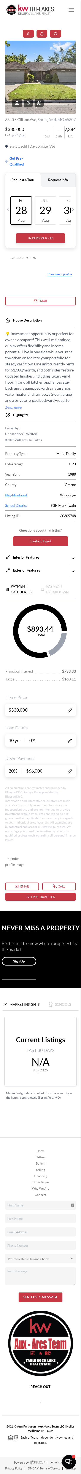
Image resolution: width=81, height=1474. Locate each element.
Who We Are (40, 1188)
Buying (40, 1163)
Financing (40, 1176)
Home (40, 1151)
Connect (40, 1195)
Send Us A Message (40, 1297)
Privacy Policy (13, 1468)
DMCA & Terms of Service (44, 1468)
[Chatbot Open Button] (69, 1462)
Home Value (40, 1182)
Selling (40, 1169)
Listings (40, 1157)
